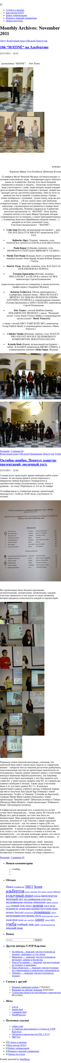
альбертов (15, 890)
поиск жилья (49, 906)
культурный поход (19, 895)
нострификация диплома (19, 902)
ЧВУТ (29, 886)
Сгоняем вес (19, 887)
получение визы (49, 908)
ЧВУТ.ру (16, 1037)
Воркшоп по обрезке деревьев (27, 990)
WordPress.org (19, 1015)
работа (53, 912)
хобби (37, 924)
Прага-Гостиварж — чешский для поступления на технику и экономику (36, 963)
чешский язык (14, 927)
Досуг (3, 41)
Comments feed (19, 1012)
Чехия (38, 886)
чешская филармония (47, 925)
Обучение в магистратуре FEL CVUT (31, 1034)
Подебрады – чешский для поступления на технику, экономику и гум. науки (33, 953)
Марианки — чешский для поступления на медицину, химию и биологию (33, 958)
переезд (28, 906)
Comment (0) (17, 451)
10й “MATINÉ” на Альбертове (24, 47)
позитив (38, 905)
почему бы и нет (15, 912)
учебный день (25, 924)
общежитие (39, 902)
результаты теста (31, 915)
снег (25, 920)
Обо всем (31, 41)
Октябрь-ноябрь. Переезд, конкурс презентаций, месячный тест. (28, 462)
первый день (18, 905)
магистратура (49, 895)
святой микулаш (47, 916)
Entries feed (17, 1009)
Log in (15, 1007)
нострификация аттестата (37, 899)
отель (48, 902)
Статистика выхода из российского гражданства (36, 992)
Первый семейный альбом (25, 987)
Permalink (4, 451)
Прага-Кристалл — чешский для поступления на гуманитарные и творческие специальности (35, 969)
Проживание (35, 454)
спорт (39, 919)
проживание (42, 912)
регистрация (13, 915)
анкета (27, 892)
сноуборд (31, 920)
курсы (37, 895)
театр (52, 920)
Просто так (41, 41)
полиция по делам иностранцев (23, 908)
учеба (11, 923)
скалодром (12, 919)
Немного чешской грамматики (21, 18)
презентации (28, 912)
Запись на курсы (14, 20)
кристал (56, 891)
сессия (56, 916)
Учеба (58, 454)
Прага (9, 886)
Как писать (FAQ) (15, 12)
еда (39, 891)
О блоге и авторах (15, 10)
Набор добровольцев (16, 15)
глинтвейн (33, 892)
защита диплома (47, 892)
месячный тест (14, 899)
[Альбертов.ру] (1, 4)
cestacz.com (17, 1026)
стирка (47, 920)
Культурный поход (16, 41)
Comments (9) (17, 857)
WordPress (25, 1059)
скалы (20, 920)
